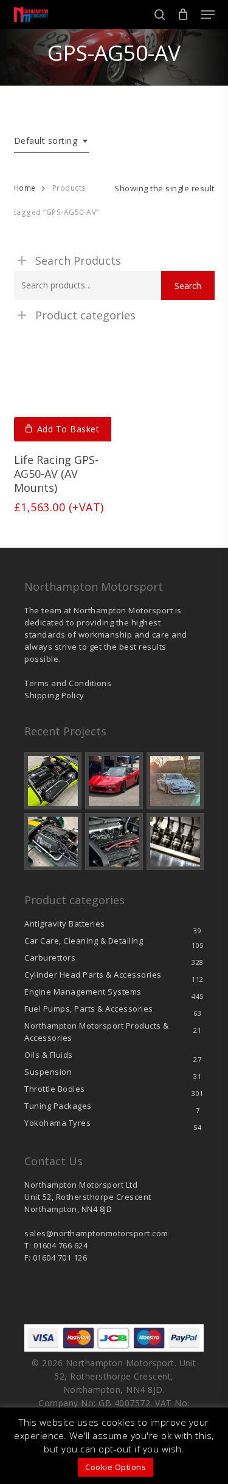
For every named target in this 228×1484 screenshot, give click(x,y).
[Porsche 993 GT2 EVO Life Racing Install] (175, 780)
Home (25, 188)
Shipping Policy (54, 695)
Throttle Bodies (54, 1088)
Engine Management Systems (83, 991)
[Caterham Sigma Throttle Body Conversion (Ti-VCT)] (52, 841)
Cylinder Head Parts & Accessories (93, 974)
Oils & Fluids (48, 1054)
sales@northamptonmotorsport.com (96, 1233)
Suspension (48, 1071)
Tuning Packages (58, 1105)
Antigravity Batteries (64, 923)
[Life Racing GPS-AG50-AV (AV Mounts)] (63, 392)
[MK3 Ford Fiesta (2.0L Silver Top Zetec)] (113, 841)
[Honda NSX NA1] (113, 780)
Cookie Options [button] (115, 1467)
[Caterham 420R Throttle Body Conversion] (52, 780)
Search (187, 285)
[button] (208, 15)
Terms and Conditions (67, 683)
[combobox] (52, 141)
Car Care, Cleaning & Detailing (83, 940)
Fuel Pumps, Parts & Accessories (88, 1008)
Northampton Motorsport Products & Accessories (96, 1031)
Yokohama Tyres (57, 1122)
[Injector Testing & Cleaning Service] (175, 841)
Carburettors (49, 957)
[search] (159, 14)
